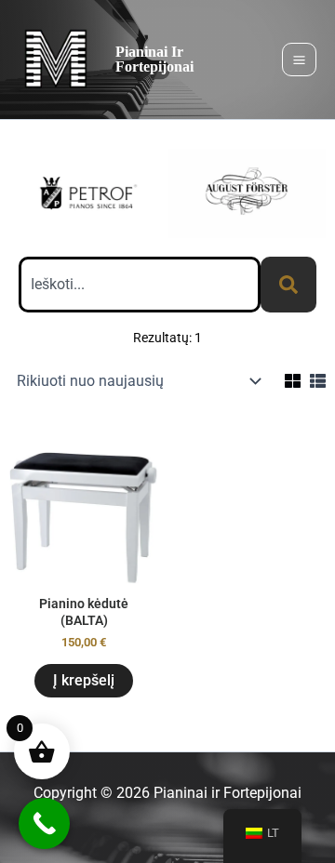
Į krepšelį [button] (83, 680)
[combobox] (140, 284)
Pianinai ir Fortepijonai (154, 59)
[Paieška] (288, 284)
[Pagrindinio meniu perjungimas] (299, 60)
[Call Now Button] (44, 823)
